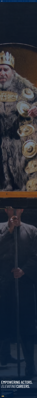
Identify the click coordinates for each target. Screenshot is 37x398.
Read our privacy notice (4, 394)
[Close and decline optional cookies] (12, 391)
